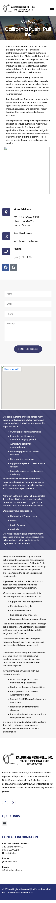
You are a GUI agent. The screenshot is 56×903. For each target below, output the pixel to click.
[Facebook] (5, 267)
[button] (4, 823)
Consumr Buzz (26, 892)
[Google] (13, 267)
